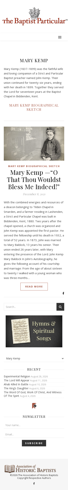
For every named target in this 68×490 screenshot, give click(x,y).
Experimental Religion (17, 376)
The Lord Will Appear (16, 380)
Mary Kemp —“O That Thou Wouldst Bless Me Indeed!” (34, 179)
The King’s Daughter (16, 388)
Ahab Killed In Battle (16, 384)
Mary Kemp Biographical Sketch (34, 107)
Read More (34, 286)
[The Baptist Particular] (34, 16)
